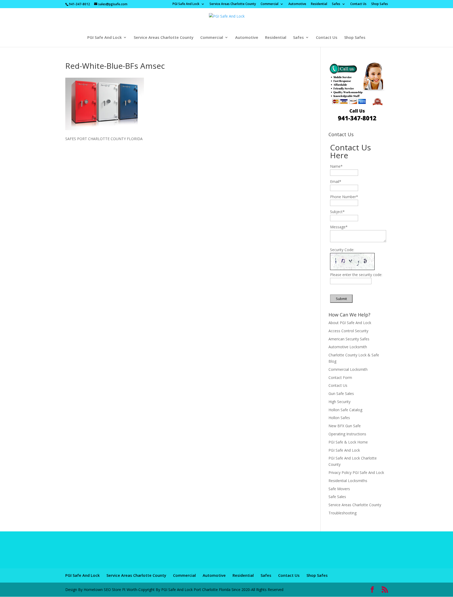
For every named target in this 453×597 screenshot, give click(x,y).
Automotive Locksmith (347, 346)
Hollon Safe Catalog (345, 409)
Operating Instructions (347, 433)
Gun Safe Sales (341, 393)
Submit (341, 298)
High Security (339, 401)
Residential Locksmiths (347, 480)
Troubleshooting (342, 512)
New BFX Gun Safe (344, 425)
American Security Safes (348, 338)
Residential (319, 4)
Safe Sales (337, 496)
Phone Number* (344, 196)
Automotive (297, 4)
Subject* (337, 211)
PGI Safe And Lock (185, 4)
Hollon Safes (339, 417)
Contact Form (340, 377)
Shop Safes (379, 4)
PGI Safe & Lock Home (348, 442)
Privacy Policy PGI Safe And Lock (356, 472)
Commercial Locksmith (348, 369)
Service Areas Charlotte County (232, 4)
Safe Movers (339, 488)
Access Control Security (348, 330)
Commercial (269, 4)
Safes (336, 4)
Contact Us (358, 4)
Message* (339, 226)
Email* (335, 181)
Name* (336, 166)
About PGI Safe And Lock (349, 322)
